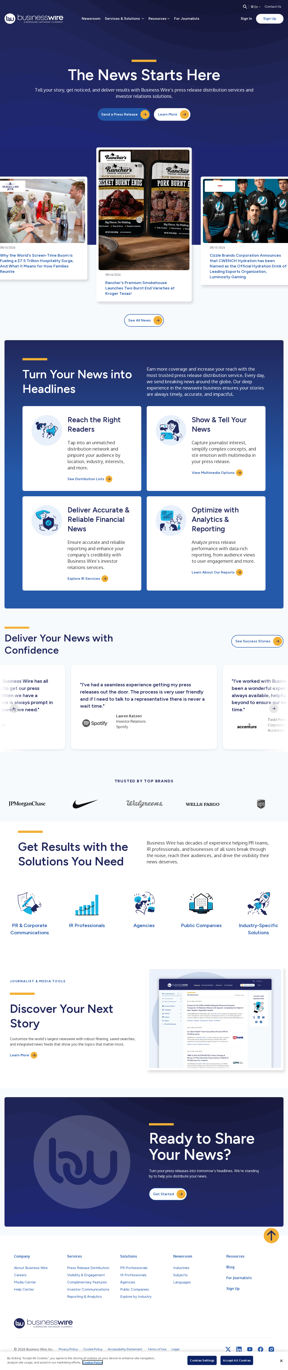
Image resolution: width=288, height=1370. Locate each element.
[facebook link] (260, 1349)
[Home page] (33, 18)
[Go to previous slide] (14, 708)
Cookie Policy (92, 1362)
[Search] (245, 7)
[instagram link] (271, 1349)
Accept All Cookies (236, 1360)
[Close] (281, 1361)
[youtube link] (249, 1349)
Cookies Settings (202, 1360)
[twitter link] (228, 1349)
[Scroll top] (271, 1235)
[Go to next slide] (273, 708)
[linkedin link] (239, 1349)
